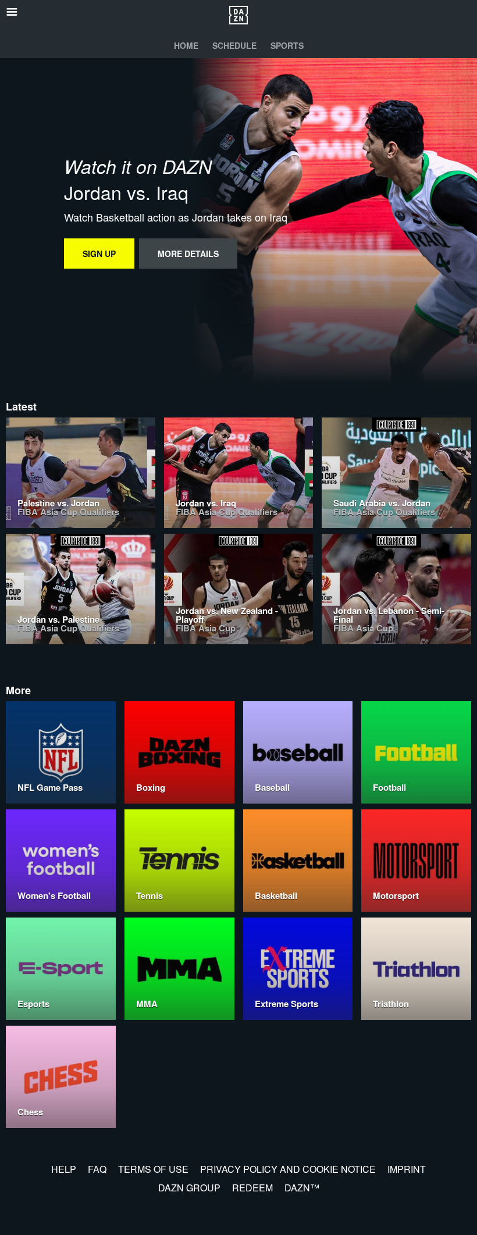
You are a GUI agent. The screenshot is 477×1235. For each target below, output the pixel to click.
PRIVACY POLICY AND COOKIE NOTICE (288, 1169)
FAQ (97, 1169)
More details (188, 253)
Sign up (99, 253)
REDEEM (252, 1187)
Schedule (234, 45)
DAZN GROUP (189, 1187)
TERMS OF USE (153, 1169)
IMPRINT (406, 1169)
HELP (63, 1169)
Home (186, 45)
